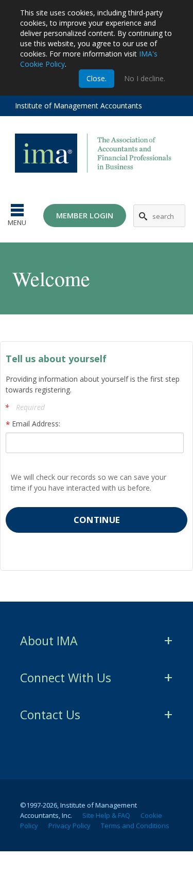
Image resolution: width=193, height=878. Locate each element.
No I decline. (144, 78)
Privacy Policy (69, 825)
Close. (96, 78)
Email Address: (36, 423)
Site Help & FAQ (106, 815)
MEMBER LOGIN (84, 215)
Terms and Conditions (135, 825)
